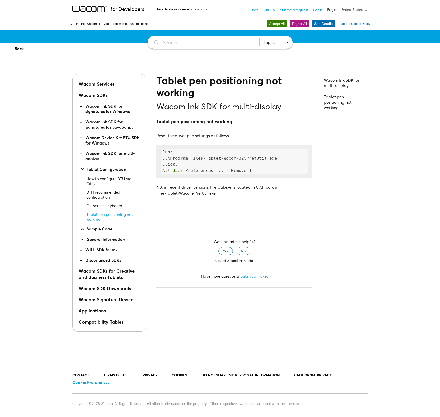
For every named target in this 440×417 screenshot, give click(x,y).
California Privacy (313, 375)
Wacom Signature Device (106, 299)
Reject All (299, 24)
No (243, 251)
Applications (92, 311)
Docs (254, 10)
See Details (323, 24)
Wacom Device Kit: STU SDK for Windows (112, 140)
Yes (226, 251)
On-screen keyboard (104, 205)
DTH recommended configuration (103, 195)
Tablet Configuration (106, 169)
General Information (106, 239)
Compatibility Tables (101, 322)
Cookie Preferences (90, 382)
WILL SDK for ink (101, 249)
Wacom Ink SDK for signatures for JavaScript (109, 124)
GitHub (269, 10)
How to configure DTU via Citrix (108, 181)
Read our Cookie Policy (353, 24)
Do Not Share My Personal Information (240, 375)
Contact (80, 375)
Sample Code (99, 228)
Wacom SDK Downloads (105, 288)
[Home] (89, 9)
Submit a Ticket (254, 276)
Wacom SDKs (93, 95)
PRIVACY (150, 375)
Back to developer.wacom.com (181, 9)
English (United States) (346, 9)
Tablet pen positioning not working (109, 217)
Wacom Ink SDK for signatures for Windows (107, 108)
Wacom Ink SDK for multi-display (110, 156)
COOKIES (179, 375)
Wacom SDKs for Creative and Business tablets (107, 274)
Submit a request (294, 10)
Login (317, 10)
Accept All (277, 24)
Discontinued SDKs (103, 260)
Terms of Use (115, 375)
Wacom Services (97, 84)
